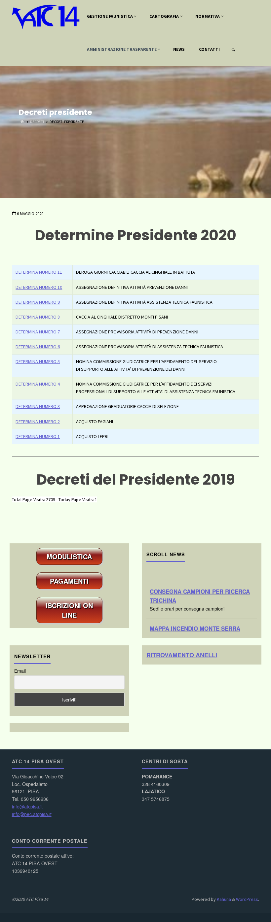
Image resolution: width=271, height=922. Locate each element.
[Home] (22, 122)
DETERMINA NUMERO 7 (38, 332)
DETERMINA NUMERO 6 (38, 347)
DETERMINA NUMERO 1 (38, 436)
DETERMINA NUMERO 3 (38, 406)
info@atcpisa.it (27, 806)
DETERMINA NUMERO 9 (38, 302)
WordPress (247, 899)
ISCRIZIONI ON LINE (69, 610)
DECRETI (37, 122)
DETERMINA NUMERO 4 (38, 384)
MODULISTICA (69, 556)
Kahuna (223, 899)
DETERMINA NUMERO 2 (38, 422)
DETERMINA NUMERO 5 (38, 361)
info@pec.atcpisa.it (32, 814)
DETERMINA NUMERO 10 (39, 287)
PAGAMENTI (69, 581)
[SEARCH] (233, 50)
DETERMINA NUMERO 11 (39, 272)
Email (20, 670)
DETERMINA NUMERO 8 (38, 317)
